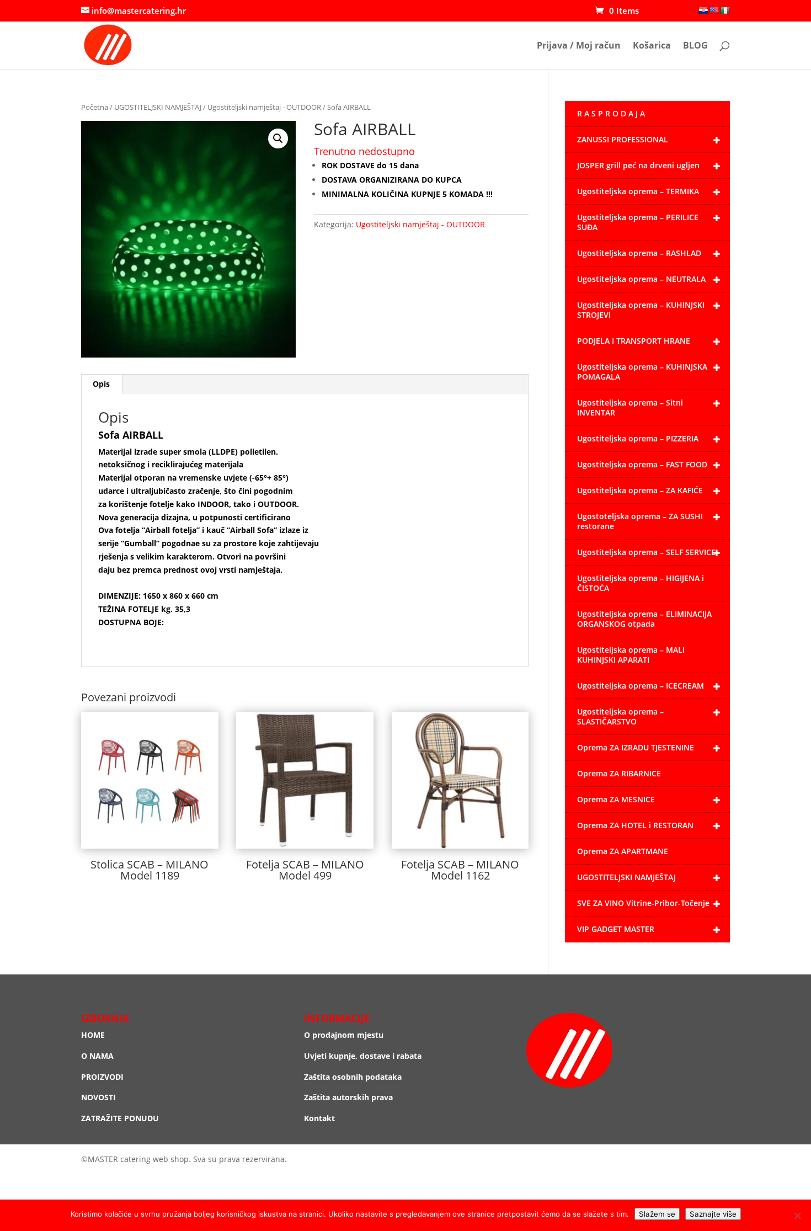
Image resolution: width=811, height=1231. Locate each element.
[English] (714, 10)
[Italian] (725, 10)
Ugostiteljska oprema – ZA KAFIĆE (640, 490)
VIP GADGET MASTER (615, 929)
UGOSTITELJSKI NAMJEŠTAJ (157, 107)
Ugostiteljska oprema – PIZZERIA (637, 438)
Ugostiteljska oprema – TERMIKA (638, 191)
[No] (797, 1215)
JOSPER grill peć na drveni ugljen (638, 165)
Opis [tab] (101, 384)
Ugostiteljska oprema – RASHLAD (639, 253)
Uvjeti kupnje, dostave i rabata (362, 1056)
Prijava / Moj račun (579, 46)
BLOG (695, 46)
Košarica (652, 46)
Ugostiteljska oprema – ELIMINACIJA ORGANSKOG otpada (644, 619)
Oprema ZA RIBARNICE (619, 773)
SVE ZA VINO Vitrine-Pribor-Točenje (643, 903)
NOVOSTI (98, 1097)
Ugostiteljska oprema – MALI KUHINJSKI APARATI (631, 654)
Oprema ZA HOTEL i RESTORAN (635, 825)
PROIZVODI (102, 1077)
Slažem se (657, 1213)
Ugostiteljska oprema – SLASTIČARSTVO (620, 716)
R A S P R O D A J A (611, 113)
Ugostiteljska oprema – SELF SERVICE (646, 552)
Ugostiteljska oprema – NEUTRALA (641, 279)
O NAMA (97, 1056)
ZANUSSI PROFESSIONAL (622, 139)
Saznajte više (713, 1213)
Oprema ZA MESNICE (616, 799)
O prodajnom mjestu (343, 1035)
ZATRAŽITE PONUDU (120, 1118)
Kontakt (319, 1118)
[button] (278, 138)
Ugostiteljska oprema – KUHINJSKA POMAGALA (642, 371)
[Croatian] (703, 10)
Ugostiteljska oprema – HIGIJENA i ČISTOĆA (640, 583)
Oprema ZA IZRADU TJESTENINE (635, 747)
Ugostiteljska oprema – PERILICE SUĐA (637, 222)
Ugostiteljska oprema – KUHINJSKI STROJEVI (641, 310)
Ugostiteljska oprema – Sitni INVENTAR (630, 407)
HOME (93, 1035)
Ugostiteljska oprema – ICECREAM (640, 685)
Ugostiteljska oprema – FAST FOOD (642, 464)
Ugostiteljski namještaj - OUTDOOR (264, 107)
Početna (94, 107)
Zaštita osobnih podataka (353, 1077)
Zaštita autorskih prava (348, 1097)
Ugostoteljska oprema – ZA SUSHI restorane (640, 521)
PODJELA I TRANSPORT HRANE (633, 340)
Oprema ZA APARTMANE (622, 851)
